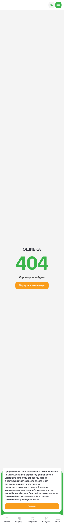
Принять (32, 506)
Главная (7, 522)
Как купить (46, 522)
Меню (57, 522)
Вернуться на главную (32, 285)
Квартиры (19, 522)
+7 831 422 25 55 (51, 5)
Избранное (32, 522)
